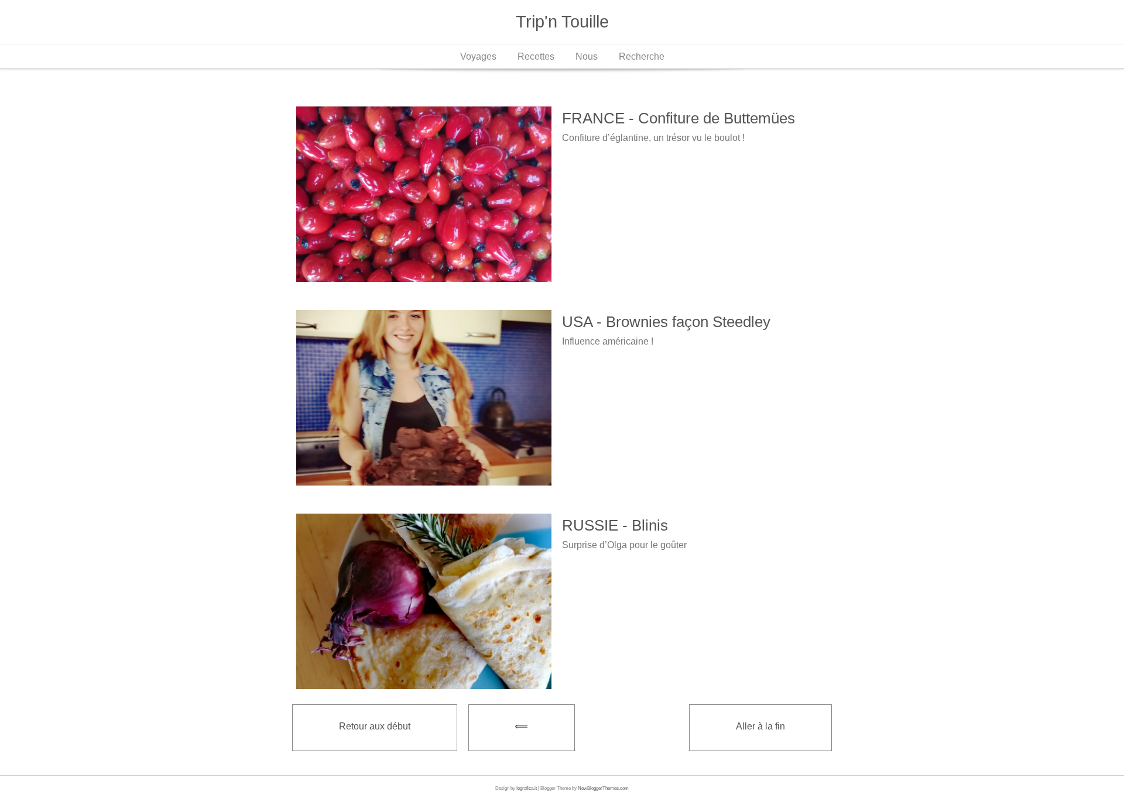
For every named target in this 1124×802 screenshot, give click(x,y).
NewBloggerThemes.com (603, 788)
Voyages (478, 56)
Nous (586, 56)
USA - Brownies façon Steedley (666, 322)
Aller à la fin (760, 726)
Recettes (536, 56)
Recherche (641, 56)
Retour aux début (374, 726)
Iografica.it (526, 788)
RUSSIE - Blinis (615, 525)
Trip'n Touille (562, 21)
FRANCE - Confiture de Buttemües (678, 118)
